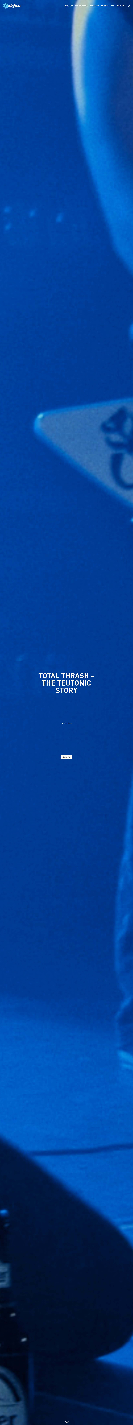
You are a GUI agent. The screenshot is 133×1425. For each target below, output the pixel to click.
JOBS (112, 6)
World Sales (94, 6)
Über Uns (104, 6)
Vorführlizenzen (81, 6)
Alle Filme (69, 6)
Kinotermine (66, 757)
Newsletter (121, 6)
